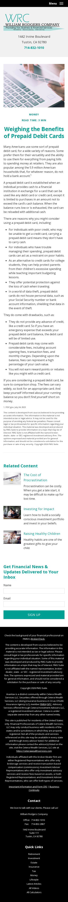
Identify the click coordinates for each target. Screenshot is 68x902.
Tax (34, 871)
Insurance (34, 866)
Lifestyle (34, 879)
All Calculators (34, 892)
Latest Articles (34, 883)
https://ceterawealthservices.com (34, 751)
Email (6, 598)
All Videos (34, 888)
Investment (34, 858)
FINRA (43, 704)
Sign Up (34, 615)
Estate (34, 862)
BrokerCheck (38, 638)
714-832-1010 (34, 48)
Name (7, 585)
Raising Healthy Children (42, 533)
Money (34, 875)
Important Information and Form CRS (28, 786)
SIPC (49, 704)
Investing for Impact (39, 509)
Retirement (34, 854)
